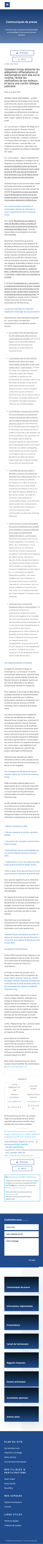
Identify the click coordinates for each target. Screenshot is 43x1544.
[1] (5, 1131)
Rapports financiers (16, 1363)
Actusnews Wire (11, 1194)
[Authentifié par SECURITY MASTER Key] (21, 1177)
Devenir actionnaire (16, 1382)
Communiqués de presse (18, 1287)
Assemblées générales (17, 1398)
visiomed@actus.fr (14, 1101)
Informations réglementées (20, 1306)
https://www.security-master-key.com (18, 1155)
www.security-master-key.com (16, 1188)
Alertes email (13, 1417)
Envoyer (32, 1260)
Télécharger (23, 53)
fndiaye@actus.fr (33, 1101)
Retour (23, 59)
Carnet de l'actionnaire (17, 1344)
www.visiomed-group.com (17, 1067)
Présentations (13, 1325)
